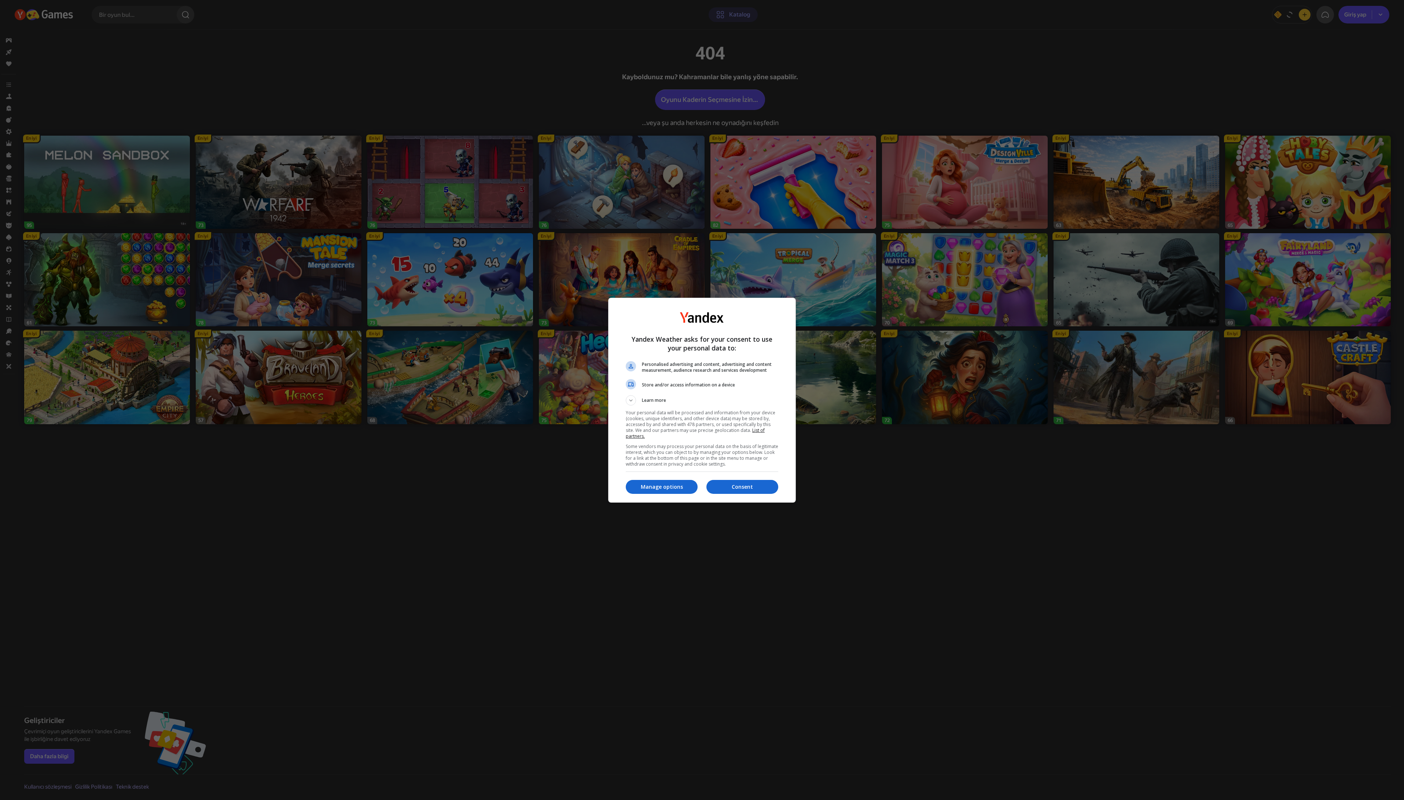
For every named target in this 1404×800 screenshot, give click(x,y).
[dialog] (702, 400)
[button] (702, 400)
